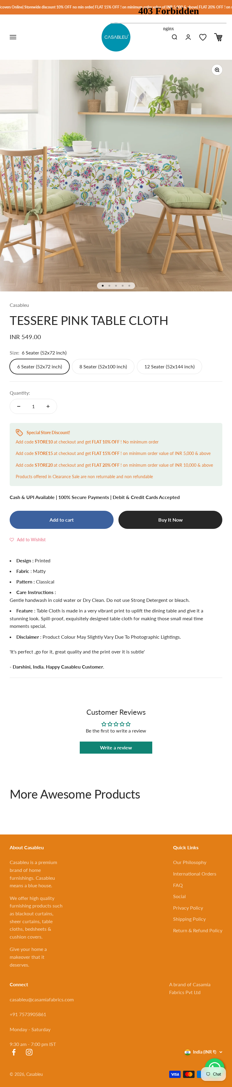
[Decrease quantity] (18, 406)
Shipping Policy (189, 919)
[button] (28, 539)
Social (179, 896)
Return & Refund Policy (197, 930)
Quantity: (20, 393)
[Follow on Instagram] (29, 1052)
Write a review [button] (116, 747)
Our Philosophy (189, 862)
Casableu (19, 305)
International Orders (194, 873)
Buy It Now (170, 520)
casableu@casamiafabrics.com (42, 999)
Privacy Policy (188, 908)
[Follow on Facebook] (14, 1052)
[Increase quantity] (48, 406)
